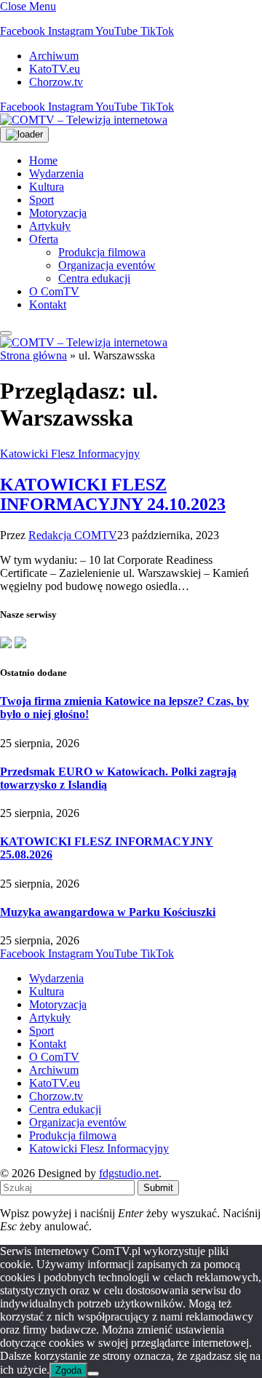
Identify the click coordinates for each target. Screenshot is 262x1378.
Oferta (43, 239)
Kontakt (47, 304)
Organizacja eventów (107, 265)
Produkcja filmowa (102, 252)
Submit (158, 1187)
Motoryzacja (58, 213)
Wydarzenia (56, 173)
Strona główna (33, 355)
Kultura (46, 186)
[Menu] (6, 333)
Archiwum (54, 55)
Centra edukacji (94, 278)
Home (43, 160)
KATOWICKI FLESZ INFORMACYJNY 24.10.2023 (113, 494)
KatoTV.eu (54, 69)
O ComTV (54, 291)
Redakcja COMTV (72, 535)
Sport (41, 200)
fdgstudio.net (129, 1173)
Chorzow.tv (56, 82)
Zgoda (68, 1370)
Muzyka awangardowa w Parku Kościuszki (107, 912)
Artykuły (50, 226)
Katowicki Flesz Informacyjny (70, 453)
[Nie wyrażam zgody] (93, 1373)
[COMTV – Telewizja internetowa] (83, 119)
